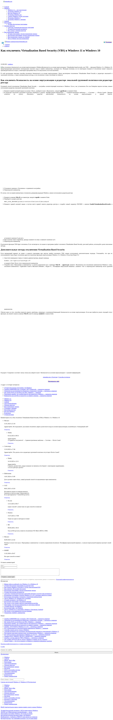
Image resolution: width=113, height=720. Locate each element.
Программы (7, 22)
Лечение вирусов (9, 26)
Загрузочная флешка (10, 403)
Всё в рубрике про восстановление (18, 38)
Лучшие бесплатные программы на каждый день (19, 585)
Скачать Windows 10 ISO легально (18, 16)
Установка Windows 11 (14, 11)
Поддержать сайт (53, 381)
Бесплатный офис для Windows (13, 608)
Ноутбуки (7, 668)
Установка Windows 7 (14, 18)
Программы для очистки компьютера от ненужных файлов (22, 605)
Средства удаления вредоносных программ (21, 27)
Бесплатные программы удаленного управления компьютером (23, 597)
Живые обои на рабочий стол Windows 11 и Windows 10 (21, 584)
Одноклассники (9, 414)
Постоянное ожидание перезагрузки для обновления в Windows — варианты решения (30, 633)
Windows (7, 8)
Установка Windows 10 (14, 14)
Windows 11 (7, 398)
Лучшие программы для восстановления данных (22, 34)
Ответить (7, 429)
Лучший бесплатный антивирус (17, 29)
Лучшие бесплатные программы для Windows (18, 388)
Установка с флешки (10, 408)
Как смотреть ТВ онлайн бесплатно (15, 589)
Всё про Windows (9, 411)
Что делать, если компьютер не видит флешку (18, 611)
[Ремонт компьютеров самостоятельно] (11, 2)
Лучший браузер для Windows (13, 606)
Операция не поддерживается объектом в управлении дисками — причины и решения (30, 391)
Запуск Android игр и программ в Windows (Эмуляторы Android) (23, 609)
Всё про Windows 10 (14, 13)
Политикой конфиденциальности (65, 579)
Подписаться (4, 654)
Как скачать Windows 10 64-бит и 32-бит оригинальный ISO (22, 587)
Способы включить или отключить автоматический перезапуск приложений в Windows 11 (31, 631)
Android (6, 21)
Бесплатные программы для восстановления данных (23, 35)
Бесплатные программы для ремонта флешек (17, 601)
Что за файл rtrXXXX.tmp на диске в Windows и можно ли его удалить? (25, 639)
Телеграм (108, 42)
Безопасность (8, 674)
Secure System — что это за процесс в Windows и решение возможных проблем (28, 641)
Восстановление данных (11, 32)
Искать (56, 652)
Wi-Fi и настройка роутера (12, 670)
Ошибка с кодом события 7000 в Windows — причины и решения (24, 638)
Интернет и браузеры (10, 671)
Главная (6, 7)
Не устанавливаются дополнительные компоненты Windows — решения (26, 628)
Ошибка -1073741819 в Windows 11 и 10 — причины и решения (23, 626)
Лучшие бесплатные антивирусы (14, 592)
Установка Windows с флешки (17, 19)
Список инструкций (7, 682)
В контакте (7, 413)
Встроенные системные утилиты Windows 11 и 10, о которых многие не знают (28, 595)
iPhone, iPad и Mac (9, 660)
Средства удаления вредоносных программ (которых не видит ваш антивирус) (28, 593)
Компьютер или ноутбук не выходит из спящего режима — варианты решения (28, 395)
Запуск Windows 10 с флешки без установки (17, 598)
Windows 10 (7, 400)
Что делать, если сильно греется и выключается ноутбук (21, 603)
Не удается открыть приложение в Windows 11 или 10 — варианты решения (27, 634)
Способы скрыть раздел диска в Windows (16, 630)
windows (10, 64)
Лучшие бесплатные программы (17, 24)
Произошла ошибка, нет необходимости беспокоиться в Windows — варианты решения (30, 394)
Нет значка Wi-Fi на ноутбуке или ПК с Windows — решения (22, 392)
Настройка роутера (10, 410)
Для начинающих (9, 673)
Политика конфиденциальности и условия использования (16, 644)
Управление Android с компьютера (14, 612)
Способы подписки (64, 377)
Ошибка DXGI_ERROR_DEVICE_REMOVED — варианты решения (25, 636)
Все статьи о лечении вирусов (17, 30)
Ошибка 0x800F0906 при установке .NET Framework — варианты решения (27, 389)
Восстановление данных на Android (18, 37)
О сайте (3, 646)
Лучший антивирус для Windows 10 (15, 600)
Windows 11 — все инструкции (17, 10)
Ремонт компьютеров (10, 676)
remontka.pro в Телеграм (50, 377)
